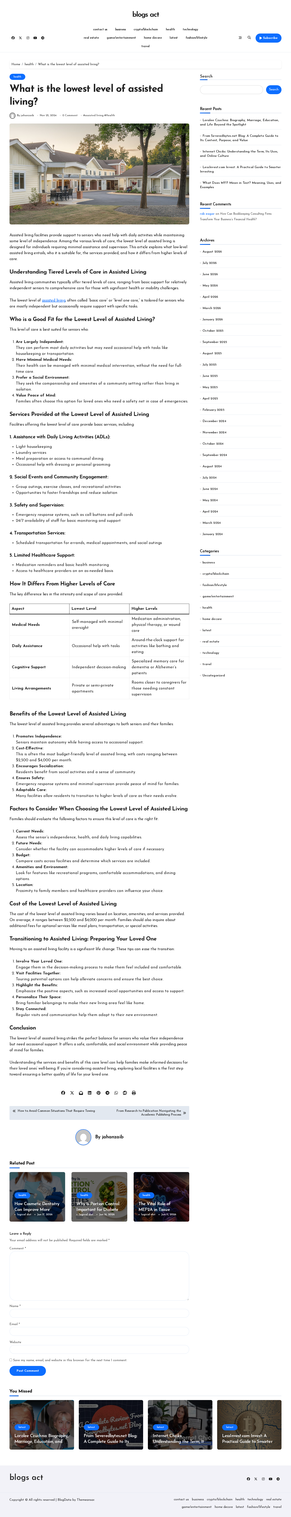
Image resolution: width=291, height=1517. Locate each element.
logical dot (24, 1214)
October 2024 (213, 443)
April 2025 (210, 398)
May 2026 (210, 285)
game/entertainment (121, 37)
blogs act (145, 14)
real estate (91, 37)
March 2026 (212, 308)
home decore (153, 37)
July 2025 (210, 364)
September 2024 (215, 455)
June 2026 (210, 274)
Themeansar (85, 1500)
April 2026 (210, 297)
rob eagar (207, 213)
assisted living (94, 115)
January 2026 (213, 319)
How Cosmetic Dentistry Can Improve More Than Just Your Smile (36, 1210)
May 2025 (210, 387)
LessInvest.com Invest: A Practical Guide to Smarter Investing (247, 1442)
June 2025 (210, 376)
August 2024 (212, 466)
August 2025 (212, 353)
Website (15, 1342)
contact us (100, 29)
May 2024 (210, 500)
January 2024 (213, 534)
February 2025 (213, 410)
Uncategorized (214, 675)
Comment (18, 1248)
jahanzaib (112, 1137)
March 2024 (212, 523)
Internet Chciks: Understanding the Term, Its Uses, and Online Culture (179, 1442)
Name (15, 1306)
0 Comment (70, 115)
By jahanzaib (25, 115)
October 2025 (213, 330)
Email (15, 1324)
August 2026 (212, 251)
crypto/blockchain (146, 29)
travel (145, 46)
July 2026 (210, 263)
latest (174, 37)
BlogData (64, 1500)
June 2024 (210, 489)
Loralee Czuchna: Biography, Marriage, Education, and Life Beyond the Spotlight (41, 1442)
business (120, 29)
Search (206, 77)
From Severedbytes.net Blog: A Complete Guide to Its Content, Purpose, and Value (110, 1442)
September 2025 (215, 342)
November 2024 (214, 432)
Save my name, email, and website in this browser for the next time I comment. (70, 1360)
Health (110, 115)
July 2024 (210, 477)
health (170, 29)
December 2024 (214, 421)
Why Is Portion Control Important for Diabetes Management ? (98, 1210)
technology (190, 29)
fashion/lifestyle (196, 37)
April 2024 (210, 511)
